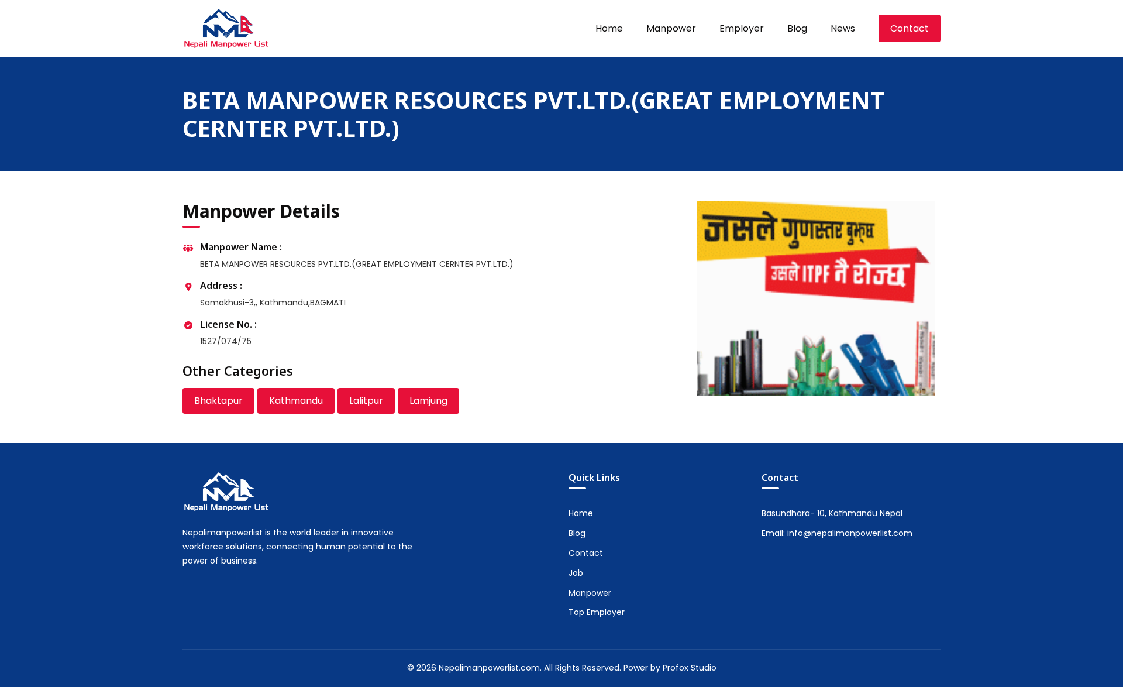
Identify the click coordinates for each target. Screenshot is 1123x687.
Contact (909, 28)
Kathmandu (296, 400)
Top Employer (597, 612)
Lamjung (428, 400)
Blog (797, 28)
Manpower (671, 28)
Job (576, 573)
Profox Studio (689, 668)
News (843, 28)
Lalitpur (366, 400)
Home (609, 28)
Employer (741, 28)
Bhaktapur (218, 400)
